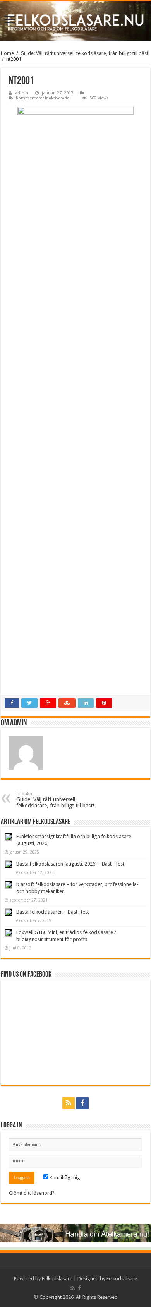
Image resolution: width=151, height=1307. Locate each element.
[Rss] (68, 1103)
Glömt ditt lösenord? (32, 1193)
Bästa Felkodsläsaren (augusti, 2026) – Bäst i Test (70, 864)
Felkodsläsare (57, 1278)
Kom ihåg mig (64, 1177)
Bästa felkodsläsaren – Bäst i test (52, 912)
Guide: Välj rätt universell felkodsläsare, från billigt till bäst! (85, 53)
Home (7, 53)
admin (21, 93)
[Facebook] (82, 1103)
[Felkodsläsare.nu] (75, 21)
